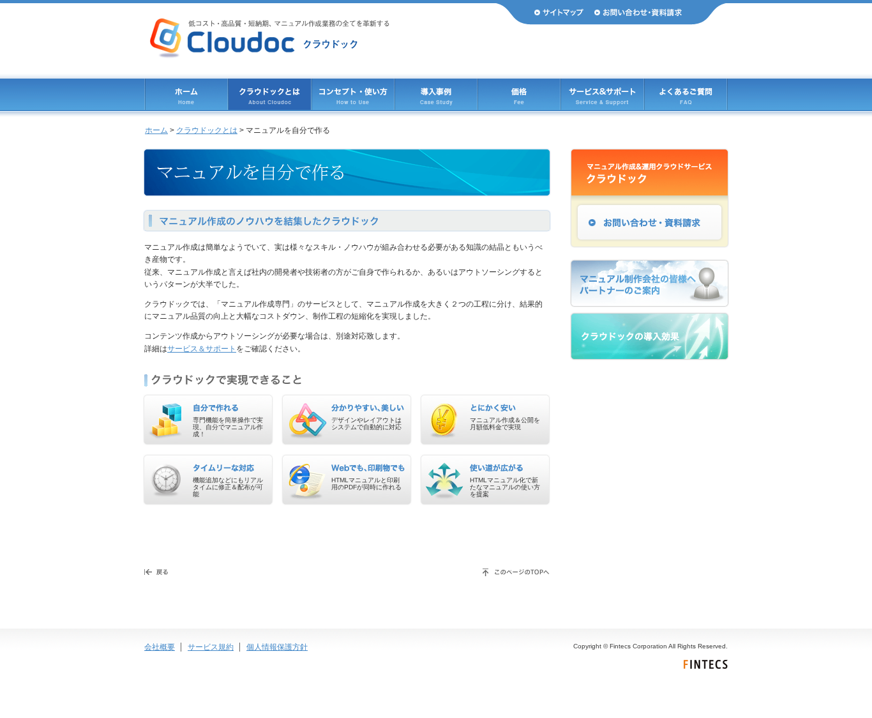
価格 (519, 94)
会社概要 (159, 647)
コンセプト (353, 94)
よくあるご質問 (685, 94)
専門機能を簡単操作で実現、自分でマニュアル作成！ (228, 427)
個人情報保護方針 (277, 647)
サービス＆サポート (201, 348)
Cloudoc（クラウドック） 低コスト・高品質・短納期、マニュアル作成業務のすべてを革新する (269, 38)
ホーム (186, 94)
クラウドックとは (270, 94)
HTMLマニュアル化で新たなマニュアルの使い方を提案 (505, 487)
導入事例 (436, 94)
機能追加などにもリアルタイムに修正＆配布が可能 (228, 487)
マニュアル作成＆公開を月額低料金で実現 (505, 423)
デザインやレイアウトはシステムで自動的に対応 (366, 423)
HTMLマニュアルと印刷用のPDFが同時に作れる (366, 484)
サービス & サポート (602, 94)
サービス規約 (211, 647)
